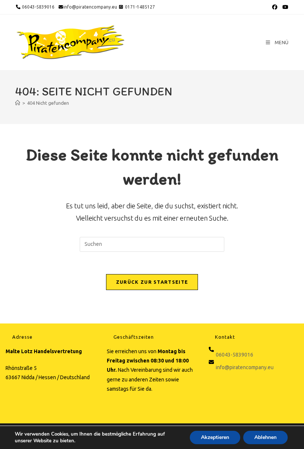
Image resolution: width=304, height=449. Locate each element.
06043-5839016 (37, 6)
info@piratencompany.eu (90, 6)
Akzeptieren (215, 437)
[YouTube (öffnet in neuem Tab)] (284, 7)
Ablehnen (265, 437)
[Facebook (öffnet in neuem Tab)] (274, 7)
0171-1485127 (140, 6)
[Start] (17, 102)
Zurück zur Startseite (152, 281)
